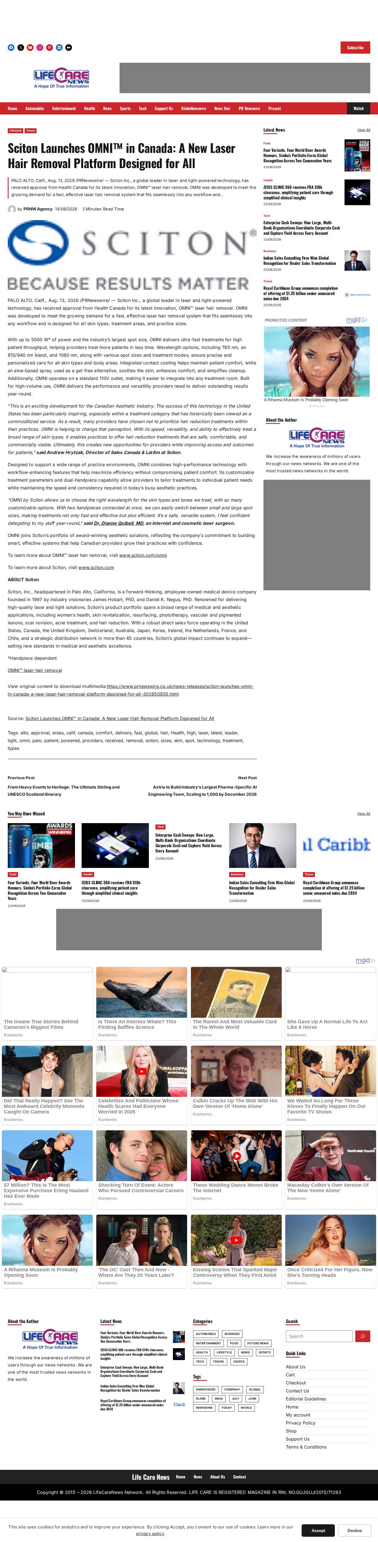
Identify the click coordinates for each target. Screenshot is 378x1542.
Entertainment (208, 1343)
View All (364, 130)
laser (203, 732)
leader (231, 732)
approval (40, 732)
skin (178, 740)
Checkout (296, 1383)
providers (92, 740)
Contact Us (297, 1391)
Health (177, 732)
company (232, 1389)
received (114, 740)
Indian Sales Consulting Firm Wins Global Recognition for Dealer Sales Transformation (299, 260)
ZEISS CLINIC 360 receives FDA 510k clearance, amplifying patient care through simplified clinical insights (298, 192)
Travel (30, 130)
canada (85, 732)
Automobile (206, 1334)
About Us (295, 1366)
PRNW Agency (38, 209)
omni (24, 740)
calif (70, 732)
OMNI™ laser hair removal (35, 670)
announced (206, 1389)
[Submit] (362, 1336)
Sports (265, 1352)
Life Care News (151, 1477)
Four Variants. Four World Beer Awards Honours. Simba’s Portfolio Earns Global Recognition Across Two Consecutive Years (297, 155)
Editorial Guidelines (306, 1399)
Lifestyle (15, 130)
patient (51, 740)
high (191, 732)
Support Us (297, 1439)
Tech (266, 215)
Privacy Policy (300, 1423)
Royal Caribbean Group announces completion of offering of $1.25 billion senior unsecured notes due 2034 (300, 293)
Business (269, 251)
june (252, 1398)
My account (298, 1415)
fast (138, 732)
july (235, 1398)
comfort (104, 732)
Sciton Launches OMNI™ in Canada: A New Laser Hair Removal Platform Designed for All (119, 718)
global (151, 732)
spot (189, 740)
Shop (291, 1431)
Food (266, 143)
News (245, 1352)
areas (58, 732)
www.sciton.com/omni (143, 555)
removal (134, 740)
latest (216, 732)
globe (201, 1398)
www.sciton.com (96, 567)
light (12, 740)
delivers (123, 732)
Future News (258, 1343)
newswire (204, 1408)
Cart (290, 1374)
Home (292, 1407)
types (13, 748)
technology (208, 740)
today (226, 1408)
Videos (239, 1361)
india (219, 1398)
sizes (166, 740)
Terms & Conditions (306, 1447)
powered (70, 740)
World (246, 1408)
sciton (152, 740)
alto (24, 732)
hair (164, 732)
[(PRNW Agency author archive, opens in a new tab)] (12, 212)
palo (37, 740)
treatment (232, 740)
